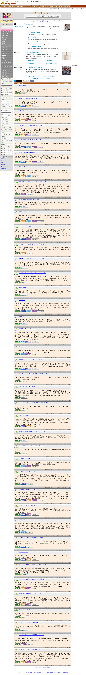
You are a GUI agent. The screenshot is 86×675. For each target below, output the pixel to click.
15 (48, 21)
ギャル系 (4, 55)
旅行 (2, 162)
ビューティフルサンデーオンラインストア (30, 415)
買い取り (4, 154)
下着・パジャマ (5, 104)
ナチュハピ (21, 111)
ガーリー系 (4, 37)
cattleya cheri (22, 519)
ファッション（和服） (7, 92)
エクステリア (5, 136)
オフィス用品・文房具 (7, 140)
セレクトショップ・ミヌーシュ (27, 471)
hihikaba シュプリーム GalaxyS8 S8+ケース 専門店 (32, 125)
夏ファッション (4, 166)
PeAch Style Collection (24, 458)
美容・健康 (4, 117)
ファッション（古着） (7, 88)
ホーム (20, 672)
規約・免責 (41, 672)
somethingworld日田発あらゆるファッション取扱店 (32, 431)
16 (49, 21)
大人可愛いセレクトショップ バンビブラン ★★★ (32, 181)
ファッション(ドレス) (7, 90)
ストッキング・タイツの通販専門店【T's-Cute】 (31, 635)
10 (42, 21)
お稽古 (3, 101)
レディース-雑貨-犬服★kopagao (27, 152)
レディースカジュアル (7, 31)
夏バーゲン (3, 160)
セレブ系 (4, 60)
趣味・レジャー (5, 121)
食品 (3, 142)
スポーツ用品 (5, 123)
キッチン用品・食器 (6, 127)
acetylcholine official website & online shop (29, 199)
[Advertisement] (31, 11)
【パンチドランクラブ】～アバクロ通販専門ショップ (33, 373)
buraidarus (21, 316)
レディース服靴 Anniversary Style (27, 505)
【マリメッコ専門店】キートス (27, 386)
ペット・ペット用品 (6, 150)
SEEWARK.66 (22, 85)
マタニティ (4, 70)
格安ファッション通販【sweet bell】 (28, 98)
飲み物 (3, 144)
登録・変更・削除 (35, 672)
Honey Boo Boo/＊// (23, 287)
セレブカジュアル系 (6, 62)
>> (51, 21)
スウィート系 (5, 35)
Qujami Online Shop (23, 552)
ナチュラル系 (5, 33)
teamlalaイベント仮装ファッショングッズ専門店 (31, 579)
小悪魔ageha (4, 59)
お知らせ (51, 672)
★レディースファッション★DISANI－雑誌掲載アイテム (33, 564)
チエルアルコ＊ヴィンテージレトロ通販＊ (30, 649)
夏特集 (2, 159)
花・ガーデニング (6, 148)
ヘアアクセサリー (6, 110)
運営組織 (66, 672)
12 (44, 21)
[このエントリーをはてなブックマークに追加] (15, 81)
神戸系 (3, 41)
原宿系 (3, 43)
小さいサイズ (5, 74)
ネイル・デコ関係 (6, 116)
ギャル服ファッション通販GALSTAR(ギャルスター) (32, 244)
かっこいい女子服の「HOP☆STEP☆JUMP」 (30, 139)
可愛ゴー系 (4, 53)
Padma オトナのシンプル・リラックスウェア (30, 359)
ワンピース (4, 49)
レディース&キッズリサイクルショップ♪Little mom (32, 258)
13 (45, 21)
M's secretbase (22, 346)
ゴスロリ (4, 68)
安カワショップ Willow (25, 226)
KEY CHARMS (22, 211)
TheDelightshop (22, 166)
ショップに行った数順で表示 (64, 83)
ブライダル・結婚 (6, 146)
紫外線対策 (3, 168)
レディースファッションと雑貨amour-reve (29, 622)
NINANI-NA (22, 300)
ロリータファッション (7, 66)
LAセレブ (4, 64)
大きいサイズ (5, 72)
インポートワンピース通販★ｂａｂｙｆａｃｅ (31, 537)
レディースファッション (41, 13)
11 (43, 21)
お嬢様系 (4, 39)
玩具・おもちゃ (5, 119)
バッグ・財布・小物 (6, 112)
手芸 (3, 132)
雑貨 (3, 125)
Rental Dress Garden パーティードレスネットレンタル (32, 273)
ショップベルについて (26, 672)
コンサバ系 (4, 47)
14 (47, 21)
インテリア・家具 (6, 134)
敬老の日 (3, 164)
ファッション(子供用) (7, 102)
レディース (4, 29)
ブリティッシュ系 (6, 45)
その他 (3, 152)
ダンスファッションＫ (24, 609)
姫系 (3, 57)
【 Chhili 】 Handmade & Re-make (27, 329)
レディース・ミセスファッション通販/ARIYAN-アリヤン (33, 402)
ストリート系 (5, 76)
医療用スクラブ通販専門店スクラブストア (30, 593)
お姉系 (3, 51)
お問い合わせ (61, 672)
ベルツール (55, 672)
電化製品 (4, 138)
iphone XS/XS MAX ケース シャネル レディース (31, 446)
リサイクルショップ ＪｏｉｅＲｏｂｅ (29, 489)
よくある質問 (46, 672)
